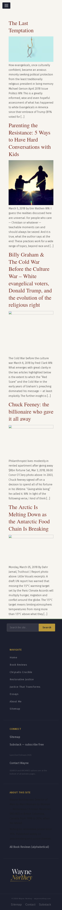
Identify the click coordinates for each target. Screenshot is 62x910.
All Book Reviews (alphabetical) (29, 847)
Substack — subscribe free (27, 744)
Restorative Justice (22, 679)
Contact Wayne (19, 763)
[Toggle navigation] (6, 5)
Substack (45, 904)
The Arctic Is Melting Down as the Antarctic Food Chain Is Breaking (29, 517)
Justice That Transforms (25, 686)
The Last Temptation (21, 26)
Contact (30, 904)
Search (47, 627)
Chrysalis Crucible (21, 672)
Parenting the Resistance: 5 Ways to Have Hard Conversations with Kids (30, 139)
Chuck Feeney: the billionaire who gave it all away (31, 411)
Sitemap (15, 708)
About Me (16, 701)
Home (13, 657)
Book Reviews (18, 664)
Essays (14, 694)
